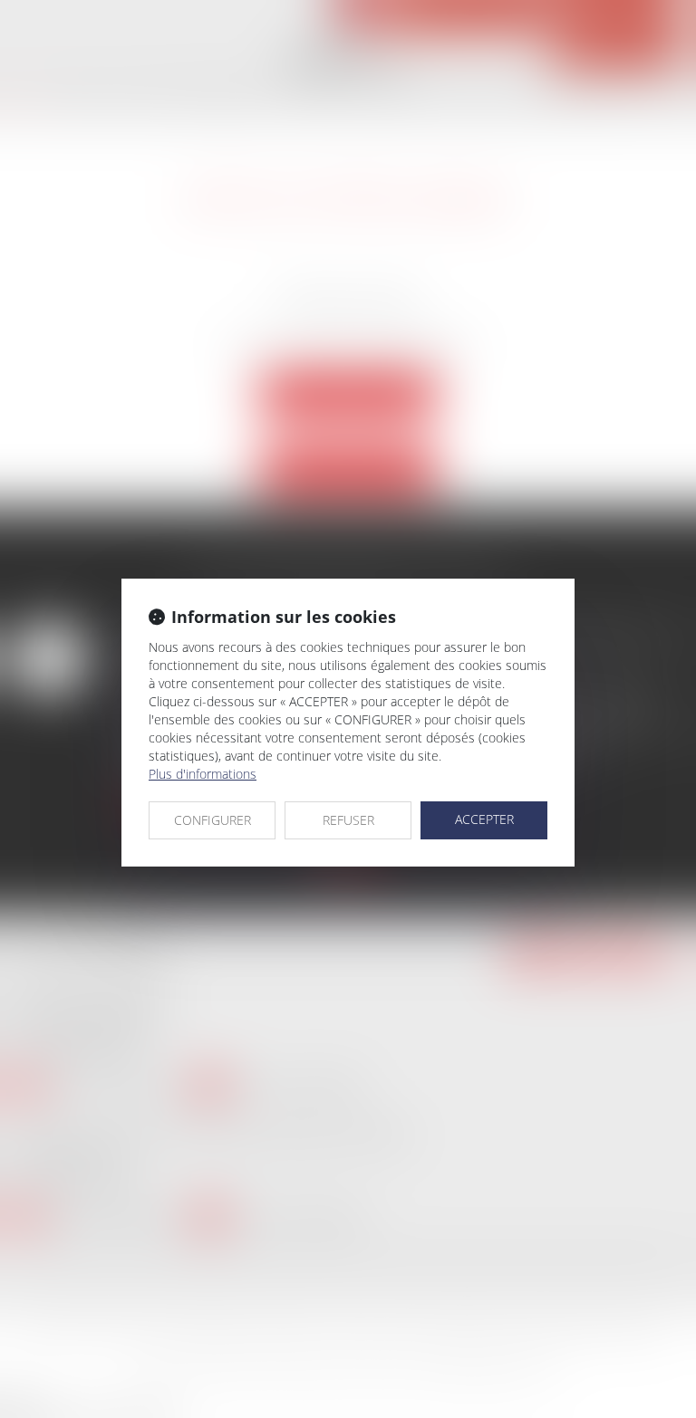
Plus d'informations (202, 773)
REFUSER (348, 820)
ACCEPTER (484, 819)
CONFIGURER (212, 820)
